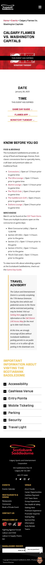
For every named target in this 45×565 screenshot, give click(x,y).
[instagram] (25, 479)
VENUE (28, 485)
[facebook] (16, 479)
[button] (22, 384)
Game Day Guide (14, 269)
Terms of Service (8, 562)
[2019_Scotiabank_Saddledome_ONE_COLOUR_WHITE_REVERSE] (7, 5)
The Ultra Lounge (15, 178)
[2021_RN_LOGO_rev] (14, 523)
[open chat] (40, 560)
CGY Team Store (34, 216)
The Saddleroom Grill (17, 198)
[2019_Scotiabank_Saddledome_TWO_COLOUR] (22, 445)
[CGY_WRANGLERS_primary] (20, 523)
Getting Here (15, 315)
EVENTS (6, 485)
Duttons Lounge (15, 204)
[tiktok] (29, 479)
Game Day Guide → (22, 109)
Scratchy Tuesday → (22, 120)
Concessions (13, 171)
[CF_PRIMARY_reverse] (4, 523)
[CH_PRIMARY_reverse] (10, 524)
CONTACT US (8, 513)
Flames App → (22, 115)
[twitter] (20, 479)
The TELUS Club (15, 191)
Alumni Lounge (14, 184)
